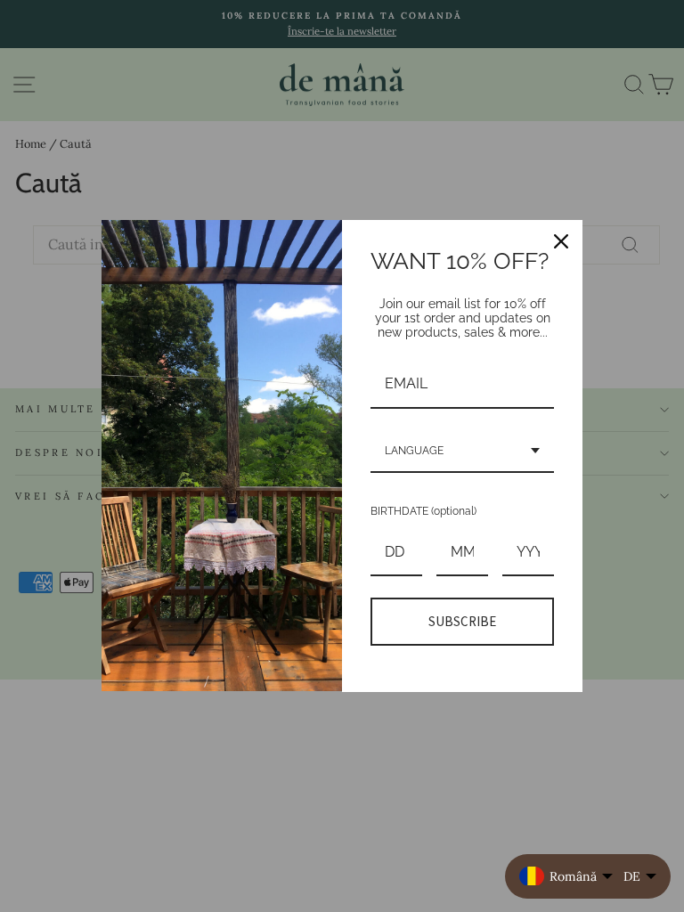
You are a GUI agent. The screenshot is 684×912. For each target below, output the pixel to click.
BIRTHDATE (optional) (423, 511)
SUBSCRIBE (462, 621)
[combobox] (462, 451)
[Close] (561, 241)
